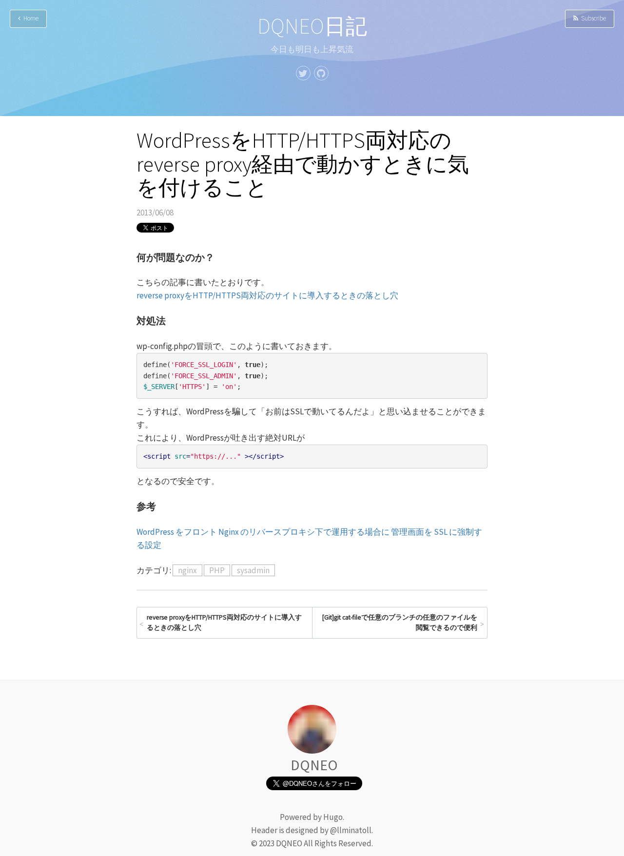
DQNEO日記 (312, 26)
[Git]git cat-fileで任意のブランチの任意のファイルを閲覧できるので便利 (399, 622)
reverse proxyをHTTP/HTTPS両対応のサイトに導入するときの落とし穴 (267, 295)
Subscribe (592, 18)
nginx (187, 570)
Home (29, 18)
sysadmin (253, 570)
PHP (217, 570)
